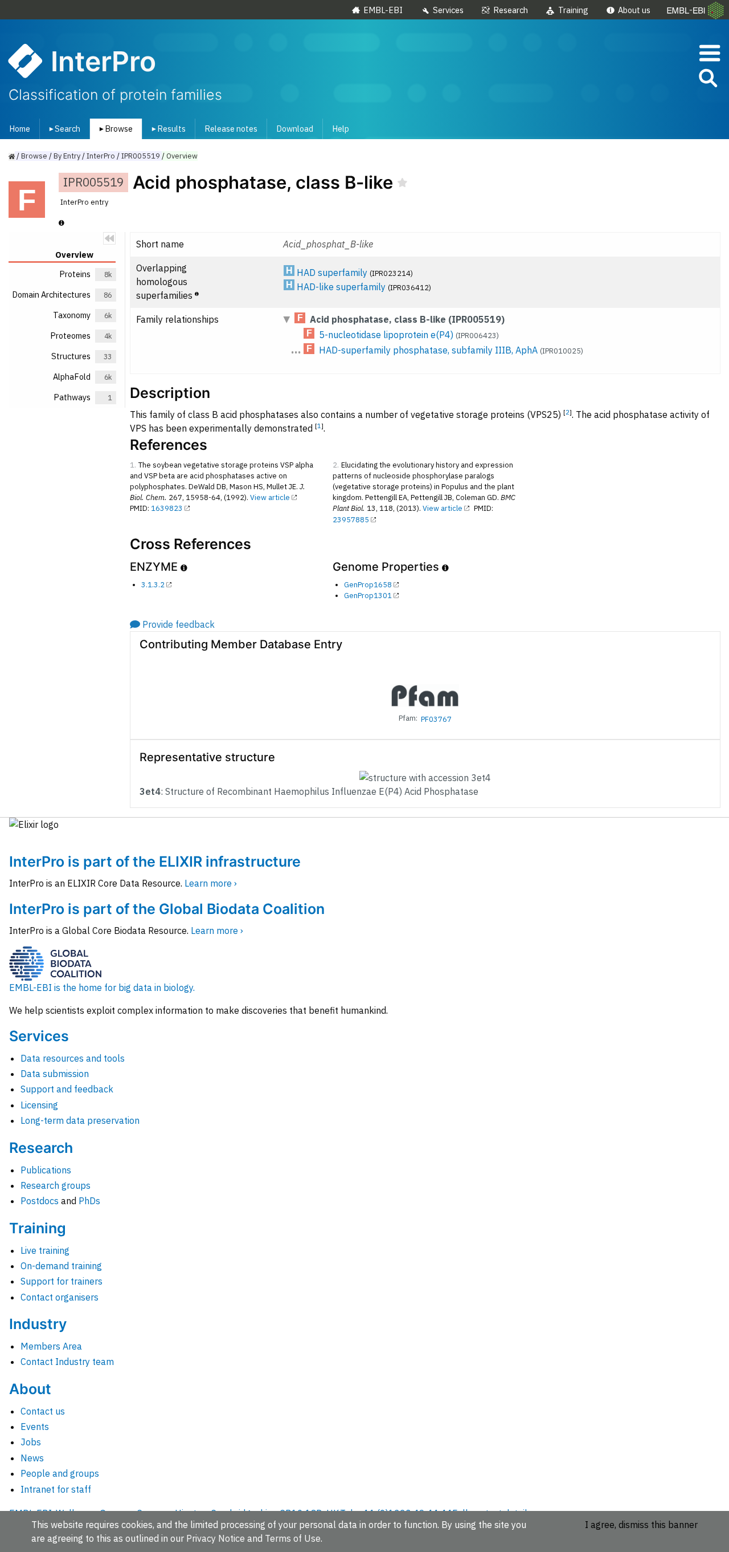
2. (336, 465)
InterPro (101, 156)
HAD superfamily (332, 272)
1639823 (167, 508)
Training (573, 10)
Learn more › (211, 883)
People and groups (60, 1473)
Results (167, 128)
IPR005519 (140, 156)
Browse (114, 128)
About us (634, 10)
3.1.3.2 (153, 585)
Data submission (55, 1073)
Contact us (43, 1411)
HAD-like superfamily (341, 286)
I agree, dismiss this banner (641, 1524)
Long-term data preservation (80, 1120)
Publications (46, 1170)
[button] (707, 80)
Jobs (31, 1442)
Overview (182, 156)
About (30, 1388)
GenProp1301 (368, 595)
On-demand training (61, 1265)
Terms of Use (293, 1538)
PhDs (89, 1200)
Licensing (39, 1105)
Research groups (56, 1185)
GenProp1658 (368, 585)
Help (340, 128)
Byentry (67, 156)
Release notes (230, 128)
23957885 (351, 520)
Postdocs (40, 1200)
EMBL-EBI (383, 10)
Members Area (51, 1346)
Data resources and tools (73, 1058)
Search (62, 128)
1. (133, 465)
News (32, 1458)
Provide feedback (178, 624)
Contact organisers (60, 1297)
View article (270, 497)
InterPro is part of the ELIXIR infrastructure (155, 861)
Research (510, 10)
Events (35, 1426)
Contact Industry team (67, 1361)
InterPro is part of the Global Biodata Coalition (167, 908)
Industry (38, 1323)
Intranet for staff (56, 1489)
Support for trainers (62, 1281)
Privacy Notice (215, 1538)
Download (294, 128)
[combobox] (657, 78)
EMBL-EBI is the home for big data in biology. (102, 987)
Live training (45, 1250)
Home (19, 128)
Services (448, 10)
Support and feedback (67, 1089)
